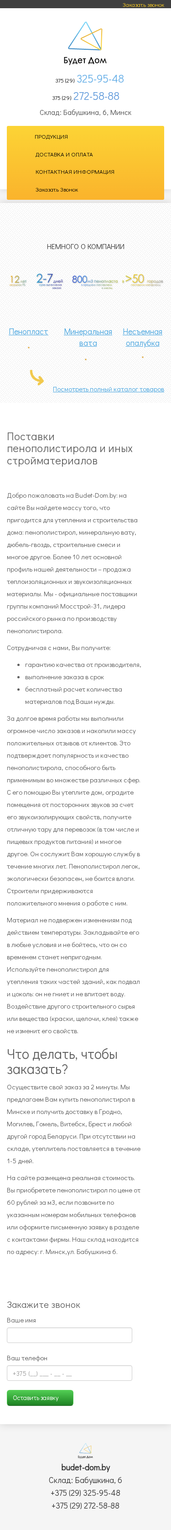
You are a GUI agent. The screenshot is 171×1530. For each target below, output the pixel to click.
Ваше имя (21, 1319)
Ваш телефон (27, 1357)
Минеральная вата (88, 337)
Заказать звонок (143, 4)
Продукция (51, 136)
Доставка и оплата (64, 154)
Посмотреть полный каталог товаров (108, 388)
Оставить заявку (35, 1397)
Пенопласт (28, 331)
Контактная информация (75, 171)
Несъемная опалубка (142, 337)
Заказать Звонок (57, 189)
